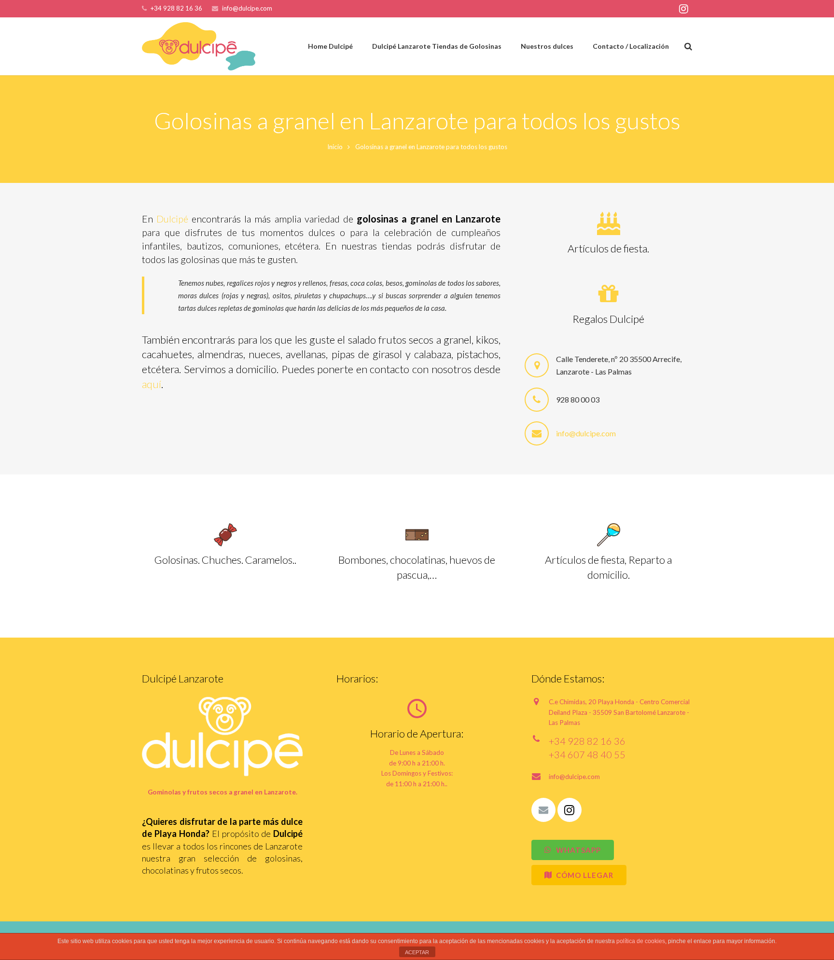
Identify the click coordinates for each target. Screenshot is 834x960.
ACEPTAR (417, 952)
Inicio (335, 147)
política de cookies (640, 941)
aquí (151, 383)
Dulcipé (172, 218)
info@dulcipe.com (247, 8)
